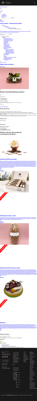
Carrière (25, 361)
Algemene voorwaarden (18, 395)
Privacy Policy (26, 395)
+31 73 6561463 (5, 361)
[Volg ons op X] (9, 354)
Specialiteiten (26, 359)
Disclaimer (31, 395)
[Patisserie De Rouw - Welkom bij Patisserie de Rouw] (6, 3)
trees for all (32, 363)
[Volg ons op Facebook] (3, 354)
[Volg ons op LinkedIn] (5, 357)
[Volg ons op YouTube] (7, 357)
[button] (34, 3)
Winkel (25, 360)
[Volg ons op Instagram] (5, 354)
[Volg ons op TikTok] (7, 354)
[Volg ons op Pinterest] (3, 357)
